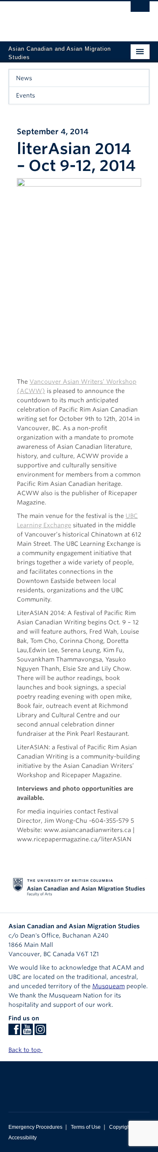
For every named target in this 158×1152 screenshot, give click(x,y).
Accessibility (22, 1138)
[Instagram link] (40, 1032)
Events (25, 95)
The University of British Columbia (57, 17)
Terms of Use (86, 1127)
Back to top (25, 1049)
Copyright (120, 1127)
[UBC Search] (140, 10)
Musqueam (108, 986)
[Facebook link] (14, 1032)
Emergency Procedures (35, 1127)
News (24, 78)
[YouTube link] (27, 1032)
